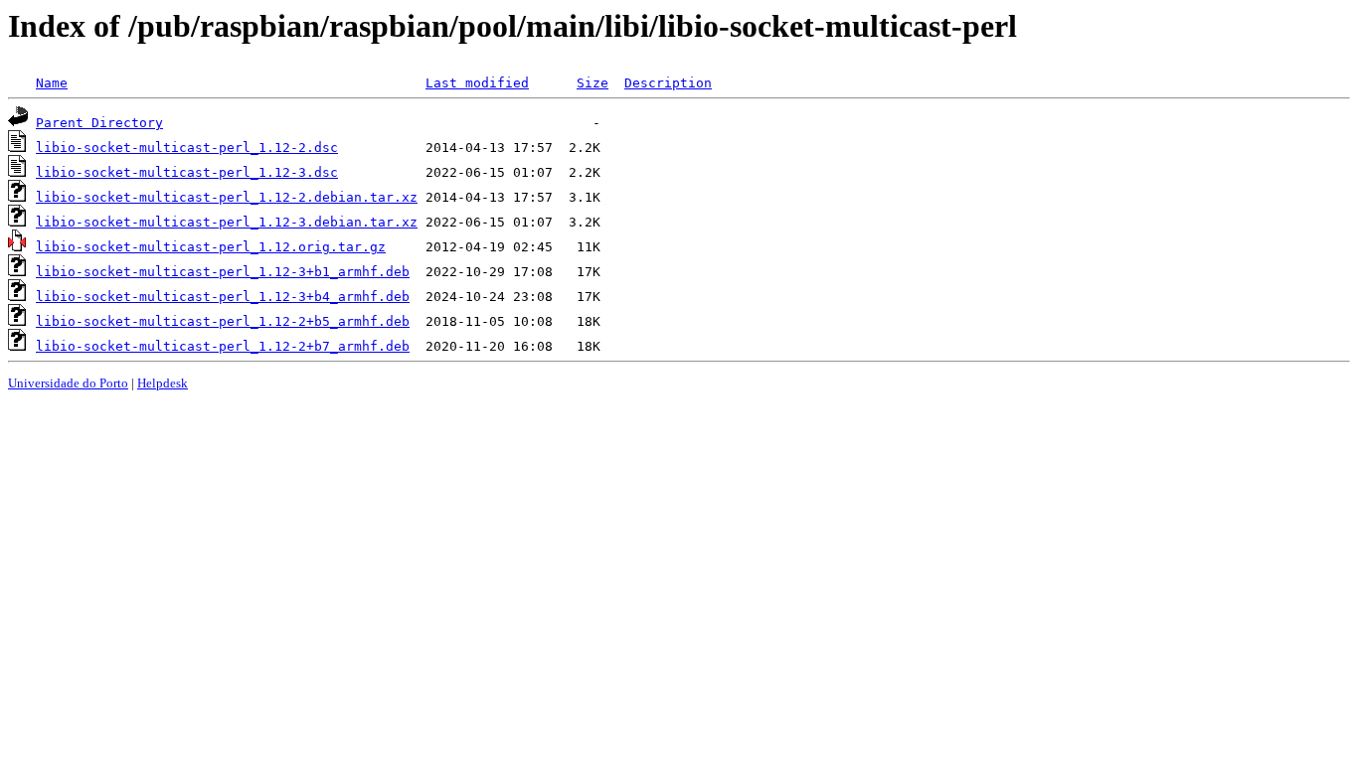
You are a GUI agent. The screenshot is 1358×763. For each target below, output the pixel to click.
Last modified (477, 83)
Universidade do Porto (68, 383)
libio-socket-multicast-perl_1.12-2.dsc (187, 147)
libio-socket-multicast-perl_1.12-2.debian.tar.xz (227, 197)
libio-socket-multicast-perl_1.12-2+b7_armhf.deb (223, 346)
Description (668, 83)
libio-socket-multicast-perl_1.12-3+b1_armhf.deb (223, 271)
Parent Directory (99, 122)
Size (592, 83)
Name (52, 83)
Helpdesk (162, 383)
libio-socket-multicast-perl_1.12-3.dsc (187, 172)
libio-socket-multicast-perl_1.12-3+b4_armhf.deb (223, 296)
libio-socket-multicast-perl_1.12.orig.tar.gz (211, 246)
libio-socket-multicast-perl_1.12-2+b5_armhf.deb (223, 321)
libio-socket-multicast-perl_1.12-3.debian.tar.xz (227, 222)
